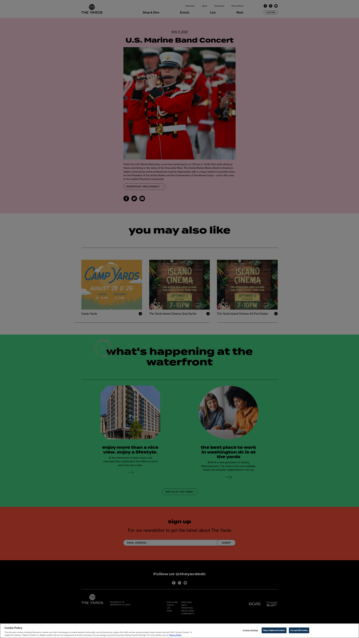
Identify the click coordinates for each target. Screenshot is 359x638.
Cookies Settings (250, 630)
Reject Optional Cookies (274, 630)
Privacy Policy (175, 635)
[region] (179, 630)
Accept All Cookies (299, 630)
